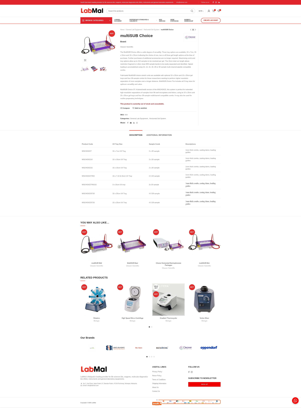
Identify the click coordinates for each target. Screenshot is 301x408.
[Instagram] (216, 2)
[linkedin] (219, 2)
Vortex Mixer (204, 318)
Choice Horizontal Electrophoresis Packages (168, 264)
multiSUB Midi (96, 263)
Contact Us (156, 391)
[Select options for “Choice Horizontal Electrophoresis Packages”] (183, 237)
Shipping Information (159, 383)
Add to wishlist (141, 108)
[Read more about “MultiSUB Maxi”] (147, 237)
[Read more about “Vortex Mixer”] (219, 292)
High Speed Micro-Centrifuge (132, 318)
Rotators (96, 318)
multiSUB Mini (204, 263)
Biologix (96, 321)
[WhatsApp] (137, 122)
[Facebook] (213, 2)
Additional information (159, 135)
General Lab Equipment (134, 30)
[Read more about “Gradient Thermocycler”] (183, 292)
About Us (155, 387)
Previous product (191, 30)
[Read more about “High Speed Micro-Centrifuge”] (147, 292)
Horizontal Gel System (151, 30)
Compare (126, 108)
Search (192, 11)
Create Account (211, 20)
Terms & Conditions (159, 379)
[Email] (130, 122)
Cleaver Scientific (96, 266)
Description (135, 135)
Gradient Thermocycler (168, 318)
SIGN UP (204, 384)
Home (122, 30)
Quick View (111, 242)
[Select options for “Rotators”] (111, 292)
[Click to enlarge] (85, 60)
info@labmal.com (181, 2)
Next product (195, 30)
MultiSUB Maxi (132, 263)
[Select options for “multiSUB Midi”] (111, 237)
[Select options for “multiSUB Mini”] (219, 237)
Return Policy (156, 376)
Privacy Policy (157, 372)
